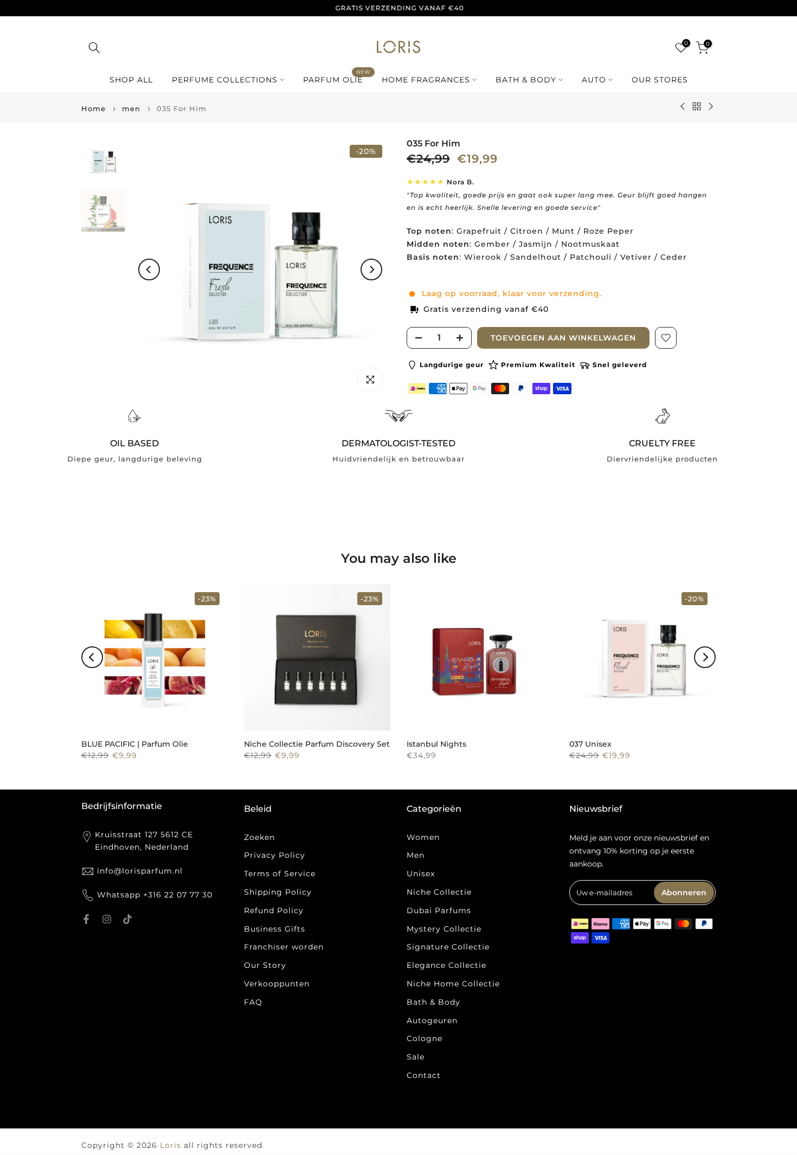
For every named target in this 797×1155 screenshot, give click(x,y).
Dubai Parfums (439, 910)
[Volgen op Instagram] (107, 919)
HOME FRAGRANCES (426, 80)
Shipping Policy (278, 892)
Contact (424, 1075)
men (131, 108)
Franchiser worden (284, 947)
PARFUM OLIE (337, 79)
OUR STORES (660, 80)
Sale (416, 1057)
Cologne (424, 1038)
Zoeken (259, 837)
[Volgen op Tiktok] (127, 919)
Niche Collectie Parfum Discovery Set (317, 744)
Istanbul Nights (436, 744)
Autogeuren (432, 1020)
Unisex (421, 873)
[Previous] (149, 269)
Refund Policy (274, 910)
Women (423, 837)
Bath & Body (433, 1002)
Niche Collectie (439, 892)
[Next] (371, 269)
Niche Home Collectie (453, 984)
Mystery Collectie (444, 929)
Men (416, 855)
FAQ (253, 1002)
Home (93, 108)
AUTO (594, 80)
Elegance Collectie (446, 965)
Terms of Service (280, 873)
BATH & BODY (526, 80)
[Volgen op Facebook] (86, 919)
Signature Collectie (448, 947)
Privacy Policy (274, 855)
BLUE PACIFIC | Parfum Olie (134, 744)
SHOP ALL (131, 80)
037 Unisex (590, 744)
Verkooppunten (277, 984)
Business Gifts (274, 929)
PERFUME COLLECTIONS (225, 80)
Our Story (265, 965)
